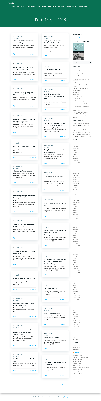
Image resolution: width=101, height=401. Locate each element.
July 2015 (75, 331)
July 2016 (75, 306)
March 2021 (75, 189)
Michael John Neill (19, 36)
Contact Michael (71, 6)
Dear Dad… (75, 82)
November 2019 (76, 223)
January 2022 (75, 175)
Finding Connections (77, 355)
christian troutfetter (77, 345)
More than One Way (77, 359)
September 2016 (76, 302)
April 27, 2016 (16, 143)
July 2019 (75, 231)
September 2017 (76, 277)
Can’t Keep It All (76, 71)
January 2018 (75, 268)
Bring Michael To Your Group (56, 6)
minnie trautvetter (77, 347)
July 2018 (75, 256)
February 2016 (76, 316)
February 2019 (76, 241)
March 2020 (75, 214)
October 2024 (76, 148)
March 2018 (75, 264)
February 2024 (76, 158)
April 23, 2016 (16, 168)
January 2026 (75, 144)
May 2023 (75, 167)
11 (16, 211)
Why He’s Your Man (77, 363)
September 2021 (76, 183)
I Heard (74, 68)
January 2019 (75, 243)
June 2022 (75, 169)
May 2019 (75, 235)
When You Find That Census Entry (80, 357)
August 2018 (75, 254)
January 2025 (75, 146)
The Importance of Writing (78, 96)
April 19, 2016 (16, 222)
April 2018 (75, 262)
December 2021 (76, 177)
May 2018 (75, 260)
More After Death (77, 361)
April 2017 (75, 287)
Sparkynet (67, 397)
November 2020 (76, 198)
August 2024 (75, 150)
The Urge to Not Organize (78, 90)
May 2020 (75, 210)
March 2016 (75, 314)
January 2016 (75, 318)
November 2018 (76, 248)
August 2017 (75, 279)
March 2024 (75, 156)
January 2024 (75, 160)
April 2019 (75, 237)
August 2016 (75, 304)
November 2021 (76, 179)
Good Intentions (76, 365)
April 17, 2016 (47, 256)
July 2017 (75, 281)
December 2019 (76, 221)
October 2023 (76, 164)
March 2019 (75, 239)
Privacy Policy (62, 9)
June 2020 (75, 208)
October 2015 (76, 324)
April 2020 (75, 212)
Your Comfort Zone (77, 98)
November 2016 (76, 297)
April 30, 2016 (16, 38)
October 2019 (76, 225)
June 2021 (75, 187)
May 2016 (75, 310)
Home (13, 6)
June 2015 (75, 333)
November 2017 (76, 272)
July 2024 (75, 152)
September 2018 (76, 252)
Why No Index (76, 94)
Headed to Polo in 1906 (84, 123)
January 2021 (75, 194)
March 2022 (75, 171)
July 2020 (75, 206)
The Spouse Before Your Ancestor (80, 371)
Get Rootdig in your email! (78, 37)
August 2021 (75, 185)
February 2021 (76, 191)
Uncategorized (76, 349)
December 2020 (76, 196)
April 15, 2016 (47, 335)
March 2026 (75, 142)
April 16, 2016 (47, 285)
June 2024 (75, 154)
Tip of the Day (78, 352)
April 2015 (75, 337)
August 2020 (75, 204)
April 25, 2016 (47, 147)
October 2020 (76, 200)
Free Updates (20, 6)
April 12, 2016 (47, 359)
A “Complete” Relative (85, 132)
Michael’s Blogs (31, 6)
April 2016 (75, 312)
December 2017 (76, 270)
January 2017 (75, 293)
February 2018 (76, 266)
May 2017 (75, 285)
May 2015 (75, 335)
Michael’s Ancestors (84, 6)
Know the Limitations (77, 369)
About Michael (42, 6)
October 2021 (76, 181)
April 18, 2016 (16, 249)
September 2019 (76, 227)
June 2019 (75, 233)
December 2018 (76, 245)
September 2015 (76, 326)
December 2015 (76, 320)
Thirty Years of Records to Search (80, 88)
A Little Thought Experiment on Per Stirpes (82, 75)
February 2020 (76, 216)
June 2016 (75, 308)
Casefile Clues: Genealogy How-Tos (80, 100)
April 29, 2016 (16, 90)
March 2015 (75, 339)
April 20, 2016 (47, 201)
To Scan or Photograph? (78, 110)
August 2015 (75, 328)
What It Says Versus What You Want (81, 367)
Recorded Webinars (40, 9)
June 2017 (75, 283)
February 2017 (76, 291)
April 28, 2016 (47, 91)
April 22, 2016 (16, 193)
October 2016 (76, 299)
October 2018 (76, 250)
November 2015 (76, 322)
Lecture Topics (52, 9)
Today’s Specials (76, 92)
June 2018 (75, 258)
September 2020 (76, 202)
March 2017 (75, 289)
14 (16, 289)
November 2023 (76, 162)
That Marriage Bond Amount (79, 373)
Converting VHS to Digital (78, 73)
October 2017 (76, 275)
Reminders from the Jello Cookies (80, 77)
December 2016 (76, 295)
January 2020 (75, 218)
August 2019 (75, 229)
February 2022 (76, 173)
